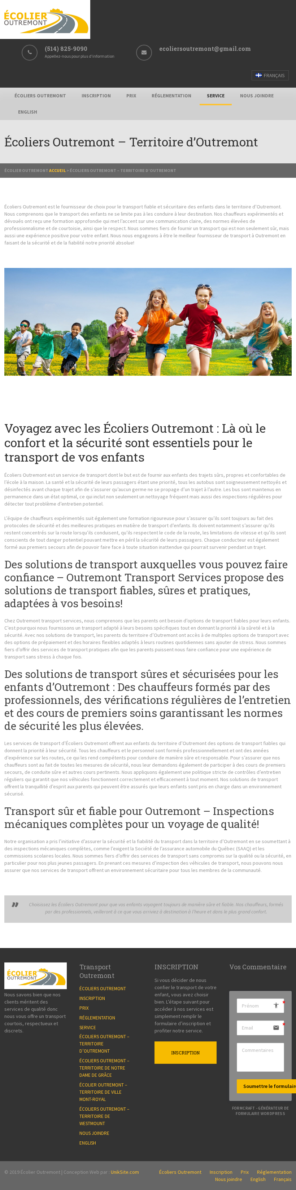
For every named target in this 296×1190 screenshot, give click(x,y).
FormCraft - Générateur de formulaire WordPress (260, 1111)
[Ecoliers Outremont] (45, 37)
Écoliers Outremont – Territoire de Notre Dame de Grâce (104, 1068)
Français (274, 75)
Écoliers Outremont (40, 96)
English (27, 112)
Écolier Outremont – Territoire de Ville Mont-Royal (103, 1092)
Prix (131, 96)
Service (216, 96)
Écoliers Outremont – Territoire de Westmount (104, 1116)
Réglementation (171, 96)
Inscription (96, 96)
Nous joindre (257, 96)
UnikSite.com (125, 1172)
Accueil (57, 170)
